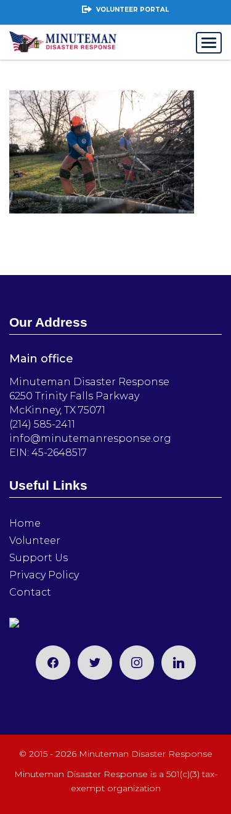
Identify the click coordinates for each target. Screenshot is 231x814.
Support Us (38, 558)
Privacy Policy (44, 575)
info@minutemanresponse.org (90, 438)
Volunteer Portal (132, 10)
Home (25, 523)
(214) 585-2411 (42, 424)
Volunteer (34, 540)
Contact (30, 592)
